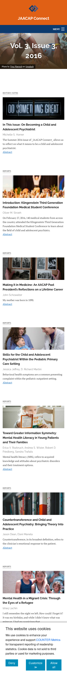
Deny (13, 663)
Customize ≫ (37, 665)
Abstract (7, 152)
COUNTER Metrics (48, 640)
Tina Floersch (16, 66)
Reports (7, 171)
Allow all (55, 665)
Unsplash (30, 66)
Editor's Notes (10, 93)
